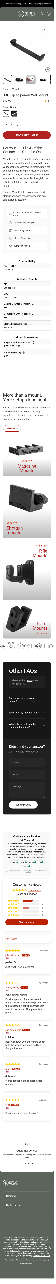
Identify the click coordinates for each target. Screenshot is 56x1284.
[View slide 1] (21, 1163)
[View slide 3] (28, 1163)
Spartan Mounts (11, 89)
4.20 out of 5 (34, 890)
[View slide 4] (32, 1163)
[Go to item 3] (42, 79)
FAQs (29, 680)
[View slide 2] (25, 1163)
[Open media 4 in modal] (45, 30)
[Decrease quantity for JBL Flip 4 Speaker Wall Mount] (6, 125)
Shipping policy (44, 1260)
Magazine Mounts (27, 468)
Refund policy (9, 1260)
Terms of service (31, 1260)
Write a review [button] (27, 922)
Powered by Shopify (41, 1255)
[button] (14, 901)
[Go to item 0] (7, 79)
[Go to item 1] (19, 79)
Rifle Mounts (40, 553)
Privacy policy (20, 1260)
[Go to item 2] (31, 79)
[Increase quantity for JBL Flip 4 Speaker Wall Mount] (17, 125)
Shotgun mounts (15, 530)
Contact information (26, 1264)
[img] (12, 950)
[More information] (33, 303)
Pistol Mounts (40, 626)
